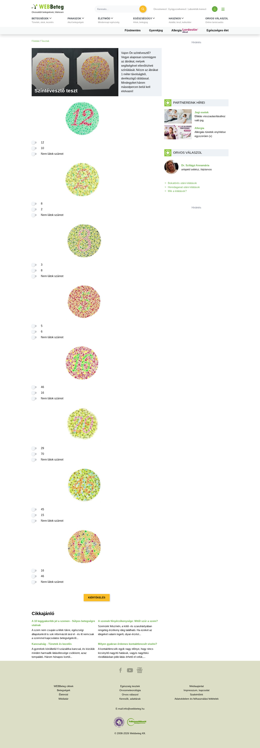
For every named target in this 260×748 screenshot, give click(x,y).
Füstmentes (133, 30)
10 (42, 148)
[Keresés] (142, 9)
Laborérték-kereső (197, 9)
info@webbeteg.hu (134, 708)
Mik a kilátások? (177, 190)
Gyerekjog (156, 30)
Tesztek (45, 41)
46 (42, 387)
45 (42, 509)
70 (42, 453)
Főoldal (35, 41)
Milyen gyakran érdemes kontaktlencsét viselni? (127, 643)
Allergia (176, 30)
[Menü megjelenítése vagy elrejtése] (223, 9)
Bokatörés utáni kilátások (182, 183)
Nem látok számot (52, 153)
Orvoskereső (160, 9)
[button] (43, 21)
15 (42, 515)
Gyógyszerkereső (177, 9)
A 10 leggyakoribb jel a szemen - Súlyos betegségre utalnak (63, 623)
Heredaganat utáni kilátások (184, 187)
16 (42, 392)
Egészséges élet (218, 30)
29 (42, 448)
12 (42, 142)
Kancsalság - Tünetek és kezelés (52, 643)
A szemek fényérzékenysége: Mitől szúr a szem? (128, 621)
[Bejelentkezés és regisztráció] (215, 9)
